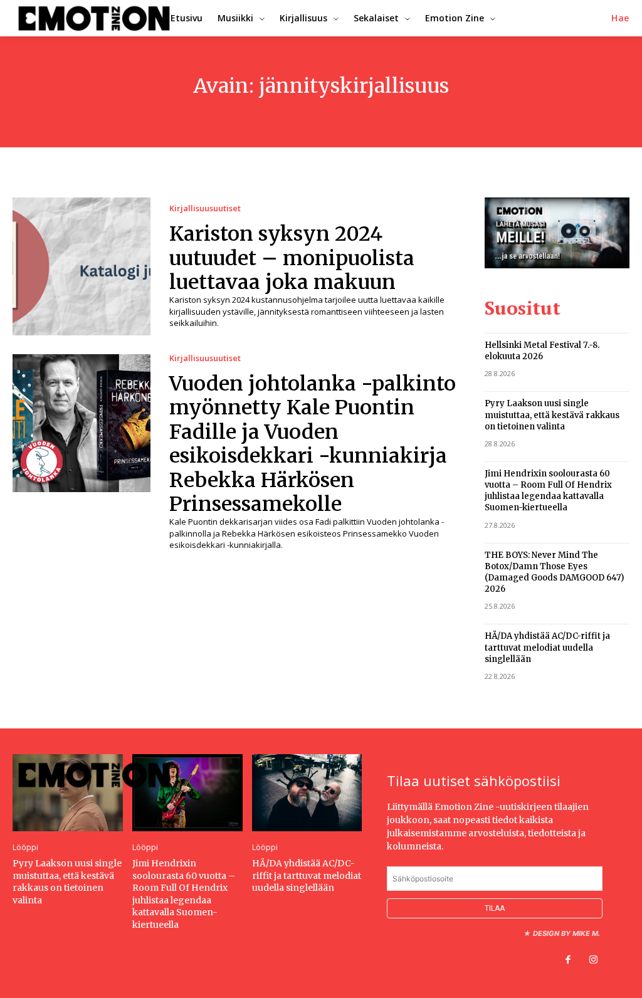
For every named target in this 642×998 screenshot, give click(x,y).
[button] (620, 18)
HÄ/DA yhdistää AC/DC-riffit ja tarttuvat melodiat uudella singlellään (547, 647)
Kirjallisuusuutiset (205, 208)
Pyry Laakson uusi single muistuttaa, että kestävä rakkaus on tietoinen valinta (552, 414)
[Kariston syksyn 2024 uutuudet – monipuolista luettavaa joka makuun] (81, 266)
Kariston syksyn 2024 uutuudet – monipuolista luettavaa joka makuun (291, 258)
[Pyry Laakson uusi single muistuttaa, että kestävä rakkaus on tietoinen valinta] (68, 792)
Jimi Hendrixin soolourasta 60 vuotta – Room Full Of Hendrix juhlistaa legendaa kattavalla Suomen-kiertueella (548, 490)
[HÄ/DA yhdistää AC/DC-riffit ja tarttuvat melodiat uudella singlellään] (307, 792)
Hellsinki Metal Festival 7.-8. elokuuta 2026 (542, 351)
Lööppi (25, 847)
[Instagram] (593, 960)
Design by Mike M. (566, 933)
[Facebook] (568, 960)
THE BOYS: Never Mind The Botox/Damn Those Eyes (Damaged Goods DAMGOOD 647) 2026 (554, 572)
